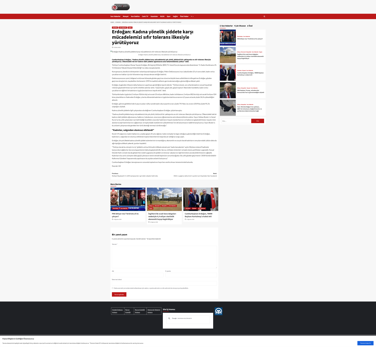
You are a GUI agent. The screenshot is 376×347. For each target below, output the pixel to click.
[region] (188, 341)
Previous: (135, 174)
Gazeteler (154, 16)
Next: (195, 174)
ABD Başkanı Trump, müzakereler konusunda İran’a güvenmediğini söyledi (250, 91)
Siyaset (194, 208)
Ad (113, 271)
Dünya (151, 206)
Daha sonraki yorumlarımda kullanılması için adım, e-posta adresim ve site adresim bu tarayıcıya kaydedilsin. (151, 288)
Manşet (125, 16)
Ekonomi (157, 206)
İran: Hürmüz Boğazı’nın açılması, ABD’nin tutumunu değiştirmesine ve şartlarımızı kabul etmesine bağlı (249, 109)
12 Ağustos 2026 (154, 222)
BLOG (162, 16)
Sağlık (175, 16)
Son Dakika (135, 16)
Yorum (114, 244)
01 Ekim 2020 (117, 47)
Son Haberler (115, 16)
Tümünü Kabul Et (365, 343)
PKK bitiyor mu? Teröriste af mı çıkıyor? (250, 39)
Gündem (115, 27)
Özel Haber (184, 16)
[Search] (264, 16)
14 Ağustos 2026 (117, 219)
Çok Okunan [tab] (240, 26)
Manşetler (164, 206)
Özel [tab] (250, 26)
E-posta (168, 271)
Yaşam (130, 27)
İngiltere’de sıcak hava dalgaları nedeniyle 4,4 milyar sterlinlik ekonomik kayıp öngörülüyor (162, 216)
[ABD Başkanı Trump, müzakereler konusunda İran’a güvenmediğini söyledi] (228, 90)
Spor (168, 16)
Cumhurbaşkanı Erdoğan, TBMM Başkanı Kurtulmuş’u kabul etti (198, 215)
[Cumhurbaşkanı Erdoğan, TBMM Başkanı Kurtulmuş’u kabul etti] (200, 199)
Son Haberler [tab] (227, 26)
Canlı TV (145, 16)
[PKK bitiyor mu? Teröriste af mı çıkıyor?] (127, 199)
